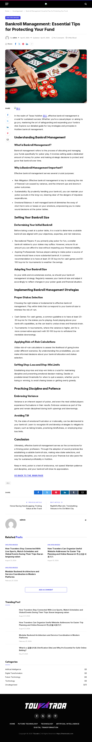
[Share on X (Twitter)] (19, 44)
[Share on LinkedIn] (27, 44)
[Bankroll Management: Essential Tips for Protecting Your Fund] (46, 76)
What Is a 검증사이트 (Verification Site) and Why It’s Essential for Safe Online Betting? (52, 649)
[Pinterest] (7, 133)
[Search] (85, 4)
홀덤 (45, 116)
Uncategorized (12, 18)
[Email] (7, 139)
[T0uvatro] (46, 4)
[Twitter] (7, 121)
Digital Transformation (13, 673)
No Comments (59, 38)
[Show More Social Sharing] (32, 44)
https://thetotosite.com (64, 734)
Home (12, 724)
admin (15, 38)
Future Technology (12, 677)
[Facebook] (7, 114)
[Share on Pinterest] (23, 44)
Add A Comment (46, 590)
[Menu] (6, 4)
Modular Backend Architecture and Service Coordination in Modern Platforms (22, 574)
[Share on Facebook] (15, 44)
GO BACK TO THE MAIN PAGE (28, 475)
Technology (10, 681)
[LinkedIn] (7, 127)
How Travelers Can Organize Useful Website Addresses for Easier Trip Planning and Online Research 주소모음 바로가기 (67, 552)
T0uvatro (36, 734)
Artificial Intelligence (13, 669)
